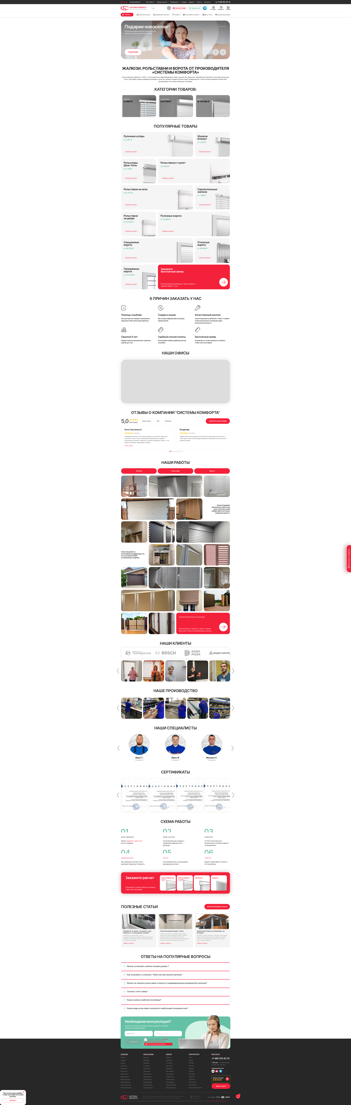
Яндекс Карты (146, 421)
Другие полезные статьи (217, 907)
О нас (190, 1057)
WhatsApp (168, 421)
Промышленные (171, 1088)
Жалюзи (139, 471)
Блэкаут (176, 15)
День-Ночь (208, 15)
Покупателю (174, 2)
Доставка (192, 1074)
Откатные (169, 1063)
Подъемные (170, 1077)
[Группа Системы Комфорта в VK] (213, 1071)
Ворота (212, 471)
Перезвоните (195, 8)
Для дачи (146, 1060)
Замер (191, 1060)
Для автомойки (171, 1085)
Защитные (146, 1071)
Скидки (191, 2)
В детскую (124, 1071)
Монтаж (165, 858)
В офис (123, 1063)
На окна (145, 1057)
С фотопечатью (148, 1088)
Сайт (158, 421)
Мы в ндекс (133, 422)
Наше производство (195, 1087)
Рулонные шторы (144, 15)
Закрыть (13, 1100)
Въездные (169, 1068)
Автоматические (126, 1088)
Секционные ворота (223, 15)
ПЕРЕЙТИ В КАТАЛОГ (131, 152)
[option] (175, 40)
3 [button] (221, 26)
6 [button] (225, 26)
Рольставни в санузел (192, 15)
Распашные (169, 1074)
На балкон (146, 1068)
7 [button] (177, 451)
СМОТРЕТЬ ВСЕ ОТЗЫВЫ (218, 421)
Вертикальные (125, 1079)
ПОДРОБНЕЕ (133, 52)
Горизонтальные (126, 1085)
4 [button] (222, 26)
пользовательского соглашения (218, 1101)
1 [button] (218, 26)
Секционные (170, 1079)
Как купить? (193, 1082)
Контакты (207, 2)
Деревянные (125, 1077)
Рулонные (124, 1068)
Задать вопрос (221, 1086)
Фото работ (149, 2)
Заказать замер (180, 8)
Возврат (191, 1071)
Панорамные (170, 1082)
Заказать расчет (162, 2)
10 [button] (182, 451)
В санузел (146, 1066)
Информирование (127, 858)
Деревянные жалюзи (162, 15)
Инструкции (193, 1085)
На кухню (124, 1066)
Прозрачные (147, 1077)
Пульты (168, 1057)
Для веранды (147, 1082)
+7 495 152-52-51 (221, 1058)
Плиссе (123, 1057)
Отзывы (184, 2)
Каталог (128, 14)
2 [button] (170, 451)
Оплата (191, 1066)
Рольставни (175, 471)
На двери (146, 1063)
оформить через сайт (134, 841)
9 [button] (180, 451)
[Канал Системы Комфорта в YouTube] (216, 1071)
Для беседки (147, 1079)
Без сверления (125, 1082)
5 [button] (224, 26)
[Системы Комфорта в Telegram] (220, 1071)
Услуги (199, 2)
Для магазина (147, 1085)
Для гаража (147, 1074)
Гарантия (208, 858)
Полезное (192, 1079)
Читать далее (128, 445)
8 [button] (179, 451)
